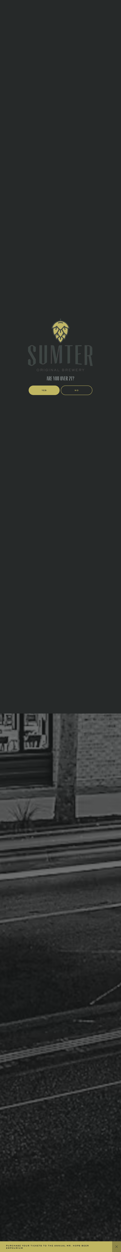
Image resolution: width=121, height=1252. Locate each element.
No (77, 659)
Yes (44, 659)
